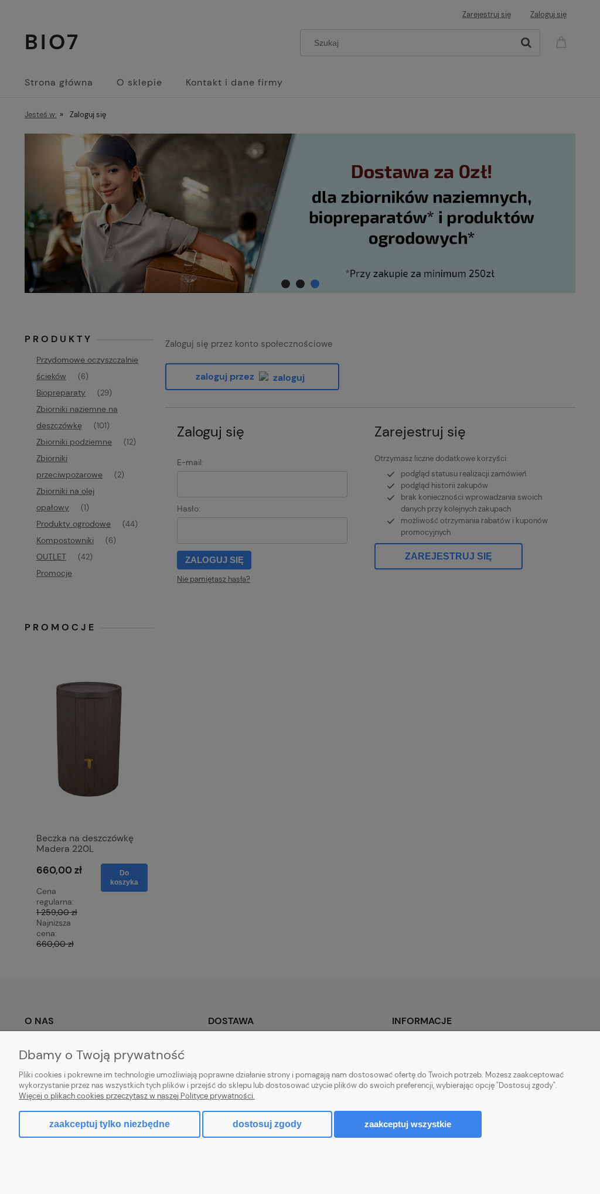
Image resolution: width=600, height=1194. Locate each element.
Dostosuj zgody (267, 1124)
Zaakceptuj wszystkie (407, 1124)
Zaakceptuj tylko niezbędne (109, 1124)
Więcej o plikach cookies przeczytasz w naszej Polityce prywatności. (137, 1096)
